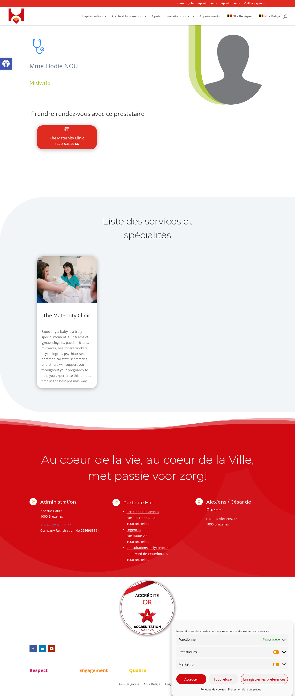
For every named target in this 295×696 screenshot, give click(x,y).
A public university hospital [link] (170, 16)
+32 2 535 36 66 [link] (67, 144)
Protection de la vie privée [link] (244, 689)
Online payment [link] (255, 3)
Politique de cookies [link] (213, 689)
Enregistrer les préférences (264, 679)
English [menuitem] (170, 684)
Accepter (191, 679)
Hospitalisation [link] (91, 16)
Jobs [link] (191, 3)
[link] (6, 64)
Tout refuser (223, 679)
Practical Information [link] (127, 16)
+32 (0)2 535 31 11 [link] (58, 525)
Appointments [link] (207, 3)
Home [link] (180, 3)
